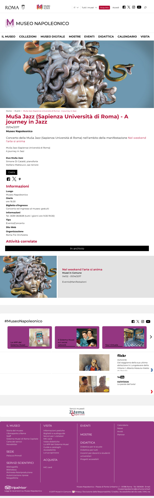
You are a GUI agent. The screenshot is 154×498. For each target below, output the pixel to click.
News (120, 428)
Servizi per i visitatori (53, 436)
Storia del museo (14, 430)
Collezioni (28, 36)
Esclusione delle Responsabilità (96, 492)
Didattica (106, 36)
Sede (10, 451)
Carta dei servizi (14, 441)
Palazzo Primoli (14, 455)
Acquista (104, 7)
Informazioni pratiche (54, 430)
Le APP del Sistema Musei (18, 343)
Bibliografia (12, 467)
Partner (121, 434)
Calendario (127, 36)
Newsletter (11, 444)
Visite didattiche (51, 441)
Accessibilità (49, 450)
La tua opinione (51, 453)
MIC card (47, 439)
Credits (115, 492)
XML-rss (146, 492)
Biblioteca (11, 469)
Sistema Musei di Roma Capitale (22, 439)
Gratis (11, 172)
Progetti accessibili (89, 459)
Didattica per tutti (89, 450)
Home (9, 111)
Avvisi (120, 431)
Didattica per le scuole (91, 447)
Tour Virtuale (111, 345)
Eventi (89, 36)
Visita (145, 36)
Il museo (8, 36)
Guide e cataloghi (52, 447)
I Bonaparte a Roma (16, 433)
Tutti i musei (88, 7)
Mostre (75, 36)
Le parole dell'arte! (126, 384)
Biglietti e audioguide (54, 433)
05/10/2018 (133, 365)
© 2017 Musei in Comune (60, 492)
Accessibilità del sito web (131, 492)
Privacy (78, 492)
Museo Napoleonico (42, 23)
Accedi (115, 7)
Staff (8, 436)
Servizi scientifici (20, 463)
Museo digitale (53, 36)
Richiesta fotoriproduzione (19, 472)
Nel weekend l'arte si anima (82, 269)
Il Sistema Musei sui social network (66, 342)
